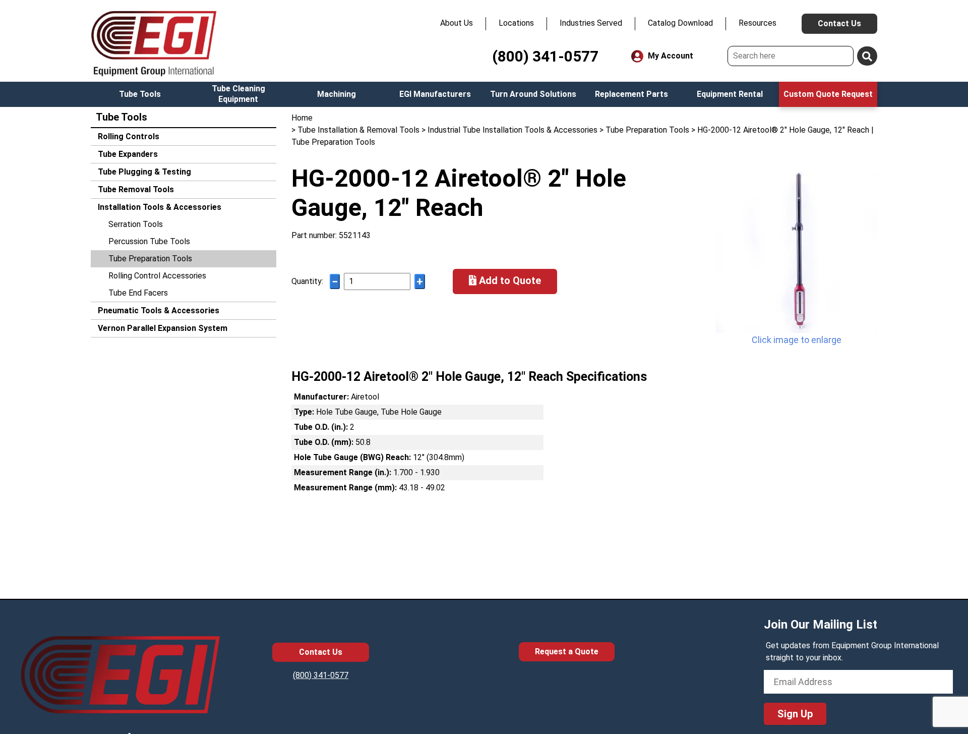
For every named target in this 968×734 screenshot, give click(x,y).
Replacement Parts (631, 94)
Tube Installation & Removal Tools (358, 130)
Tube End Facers (138, 293)
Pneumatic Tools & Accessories (157, 310)
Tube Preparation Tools (150, 258)
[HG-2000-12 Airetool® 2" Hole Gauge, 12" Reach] (796, 252)
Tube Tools (140, 94)
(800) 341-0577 (545, 56)
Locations (516, 23)
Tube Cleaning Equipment (238, 94)
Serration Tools (135, 224)
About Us (456, 23)
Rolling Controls (127, 136)
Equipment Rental (730, 94)
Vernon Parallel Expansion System (161, 328)
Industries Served (591, 23)
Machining (336, 94)
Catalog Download (680, 23)
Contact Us (839, 23)
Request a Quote (566, 651)
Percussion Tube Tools (149, 241)
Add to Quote (508, 280)
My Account (669, 56)
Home (302, 118)
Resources (757, 23)
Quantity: (307, 281)
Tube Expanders (127, 154)
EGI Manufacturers (435, 94)
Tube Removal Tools (135, 189)
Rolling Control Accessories (157, 275)
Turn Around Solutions (533, 94)
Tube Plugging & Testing (143, 172)
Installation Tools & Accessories (158, 207)
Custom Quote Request (828, 94)
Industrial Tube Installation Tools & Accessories (512, 130)
